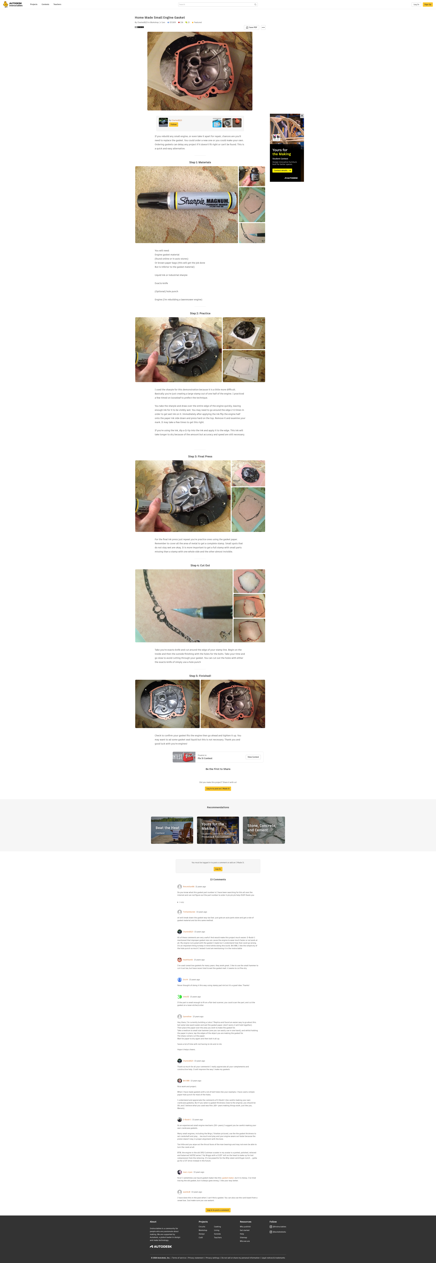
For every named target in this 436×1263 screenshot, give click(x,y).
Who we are (245, 1241)
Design (202, 1234)
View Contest (253, 757)
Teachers (57, 4)
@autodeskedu (279, 1232)
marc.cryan (187, 1172)
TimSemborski (189, 912)
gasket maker (228, 1178)
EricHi (185, 980)
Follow (174, 124)
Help (242, 1234)
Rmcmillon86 (188, 887)
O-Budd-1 (187, 1120)
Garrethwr (187, 1016)
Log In (416, 4)
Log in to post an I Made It (218, 788)
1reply (181, 902)
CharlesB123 (142, 22)
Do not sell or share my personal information (240, 1258)
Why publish (245, 1226)
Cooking (217, 1226)
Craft (201, 1237)
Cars (163, 22)
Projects (33, 4)
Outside (217, 1234)
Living (216, 1230)
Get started (244, 1230)
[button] (263, 27)
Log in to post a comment (218, 1210)
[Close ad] (302, 116)
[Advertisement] (287, 148)
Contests (45, 4)
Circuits (202, 1226)
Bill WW (186, 1081)
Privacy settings (213, 1258)
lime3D (186, 997)
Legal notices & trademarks (273, 1258)
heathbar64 (188, 960)
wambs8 (186, 1192)
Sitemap (243, 1237)
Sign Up (427, 4)
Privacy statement (196, 1258)
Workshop (154, 22)
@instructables (279, 1226)
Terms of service (179, 1258)
